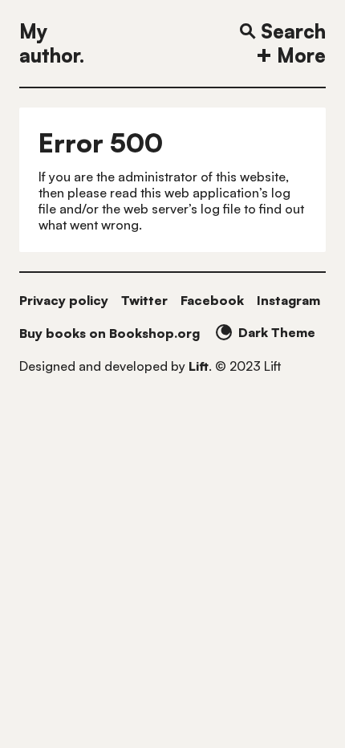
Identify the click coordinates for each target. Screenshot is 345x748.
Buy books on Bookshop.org (109, 333)
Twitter (144, 300)
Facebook (212, 300)
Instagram (288, 300)
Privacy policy (63, 300)
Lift (199, 366)
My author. (51, 43)
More (301, 55)
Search (293, 31)
